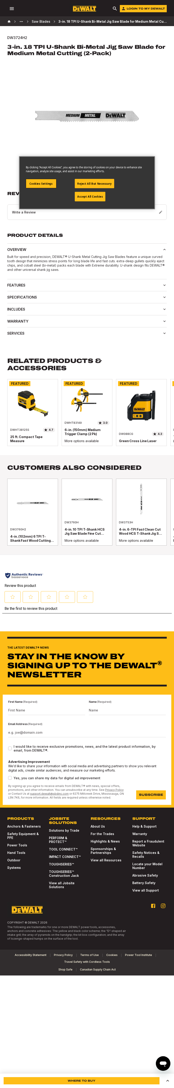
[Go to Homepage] (84, 9)
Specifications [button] (22, 297)
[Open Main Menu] (11, 8)
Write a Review (24, 212)
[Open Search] (114, 8)
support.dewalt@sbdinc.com (49, 793)
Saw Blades (41, 21)
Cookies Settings (41, 183)
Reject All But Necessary (94, 183)
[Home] (9, 21)
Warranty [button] (18, 321)
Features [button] (16, 285)
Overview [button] (16, 249)
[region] (87, 417)
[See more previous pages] (21, 21)
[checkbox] (10, 748)
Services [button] (15, 333)
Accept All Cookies (90, 196)
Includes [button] (16, 309)
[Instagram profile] (163, 905)
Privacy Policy (114, 789)
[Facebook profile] (153, 905)
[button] (167, 1080)
